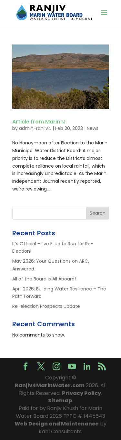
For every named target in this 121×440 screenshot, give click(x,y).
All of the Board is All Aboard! (44, 279)
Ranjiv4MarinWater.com (50, 385)
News (92, 128)
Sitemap (60, 400)
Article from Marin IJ (39, 121)
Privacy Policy (81, 393)
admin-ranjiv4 (35, 128)
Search (98, 213)
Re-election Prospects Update (46, 306)
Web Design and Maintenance (57, 423)
